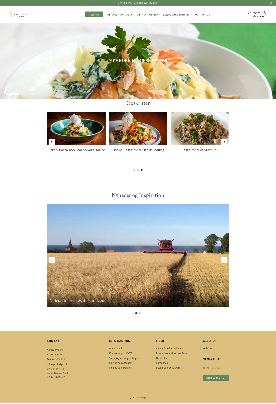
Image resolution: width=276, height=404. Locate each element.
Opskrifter (161, 358)
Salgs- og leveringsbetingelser (125, 358)
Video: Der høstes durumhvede (78, 300)
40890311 (62, 359)
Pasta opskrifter (147, 14)
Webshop (208, 348)
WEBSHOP (94, 14)
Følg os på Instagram (120, 367)
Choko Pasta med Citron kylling (138, 150)
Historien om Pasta (119, 14)
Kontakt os (202, 14)
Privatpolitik (116, 348)
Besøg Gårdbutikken (176, 14)
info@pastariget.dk (57, 364)
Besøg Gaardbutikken (168, 367)
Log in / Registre (253, 12)
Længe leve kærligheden (169, 348)
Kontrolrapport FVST (120, 353)
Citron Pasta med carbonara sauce (76, 150)
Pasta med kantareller (199, 150)
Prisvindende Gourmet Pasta (172, 353)
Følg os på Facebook (120, 362)
